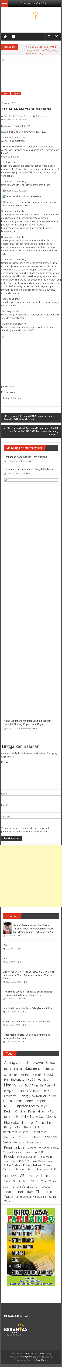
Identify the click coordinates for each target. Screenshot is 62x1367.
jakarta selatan (28, 1091)
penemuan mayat (29, 1137)
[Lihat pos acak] (56, 36)
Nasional (16, 94)
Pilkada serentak (26, 1156)
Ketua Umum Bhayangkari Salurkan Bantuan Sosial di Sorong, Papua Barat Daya (27, 722)
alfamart (38, 1062)
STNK (35, 1181)
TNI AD (48, 1191)
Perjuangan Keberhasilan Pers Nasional (26, 456)
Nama (5, 793)
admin (25, 461)
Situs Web (6, 816)
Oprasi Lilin (43, 1123)
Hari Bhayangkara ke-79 (19, 1079)
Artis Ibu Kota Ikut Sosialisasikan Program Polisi (26, 1021)
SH (39, 1175)
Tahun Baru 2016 (24, 1186)
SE (22, 1176)
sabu (14, 1176)
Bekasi (51, 1062)
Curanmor (10, 1075)
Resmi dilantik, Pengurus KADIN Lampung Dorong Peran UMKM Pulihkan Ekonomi (29, 418)
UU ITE (53, 1196)
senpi (30, 1176)
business (32, 1068)
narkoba (11, 1122)
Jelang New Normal (33, 1096)
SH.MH (48, 1176)
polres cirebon (12, 1165)
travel (8, 1196)
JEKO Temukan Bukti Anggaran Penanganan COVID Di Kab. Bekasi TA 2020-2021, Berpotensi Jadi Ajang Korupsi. (31, 431)
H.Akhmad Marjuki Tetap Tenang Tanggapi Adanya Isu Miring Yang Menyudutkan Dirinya (40, 50)
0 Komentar (41, 116)
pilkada (9, 1156)
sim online (20, 1181)
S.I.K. (53, 1169)
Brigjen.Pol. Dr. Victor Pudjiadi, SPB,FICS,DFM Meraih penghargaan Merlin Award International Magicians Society (29, 975)
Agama (6, 94)
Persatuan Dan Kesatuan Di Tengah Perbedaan (29, 469)
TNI (38, 1192)
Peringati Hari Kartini (38, 1148)
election (24, 1074)
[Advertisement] (31, 876)
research (42, 1169)
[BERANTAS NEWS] (5, 37)
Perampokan (14, 1148)
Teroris (19, 1192)
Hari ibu (43, 1079)
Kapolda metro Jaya (31, 1106)
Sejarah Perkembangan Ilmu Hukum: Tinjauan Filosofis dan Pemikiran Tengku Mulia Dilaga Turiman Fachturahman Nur (33, 928)
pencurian (9, 1137)
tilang (30, 1191)
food (48, 1074)
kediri (8, 1111)
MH (16, 1117)
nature (27, 1122)
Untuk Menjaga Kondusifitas (31, 1196)
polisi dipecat (20, 1161)
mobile (51, 1116)
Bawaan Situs (26, 728)
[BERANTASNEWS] (16, 1329)
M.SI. (7, 1117)
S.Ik (6, 1176)
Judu (5, 958)
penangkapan (38, 1132)
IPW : (5, 945)
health (10, 1085)
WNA (7, 1200)
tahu (44, 1181)
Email (4, 805)
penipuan (19, 1142)
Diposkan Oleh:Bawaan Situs (15, 116)
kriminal (20, 1111)
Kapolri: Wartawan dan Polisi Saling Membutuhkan (28, 1008)
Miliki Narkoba (32, 1116)
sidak (7, 1181)
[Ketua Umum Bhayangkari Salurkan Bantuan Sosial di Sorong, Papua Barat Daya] (31, 598)
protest (21, 1169)
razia (31, 1169)
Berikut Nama (13, 1069)
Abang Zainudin (17, 1062)
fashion (36, 1075)
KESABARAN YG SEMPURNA (16, 119)
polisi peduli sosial (42, 1161)
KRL (50, 1111)
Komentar (7, 762)
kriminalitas (36, 1111)
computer (49, 1069)
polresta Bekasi (32, 1165)
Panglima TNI (12, 1127)
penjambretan (34, 1142)
